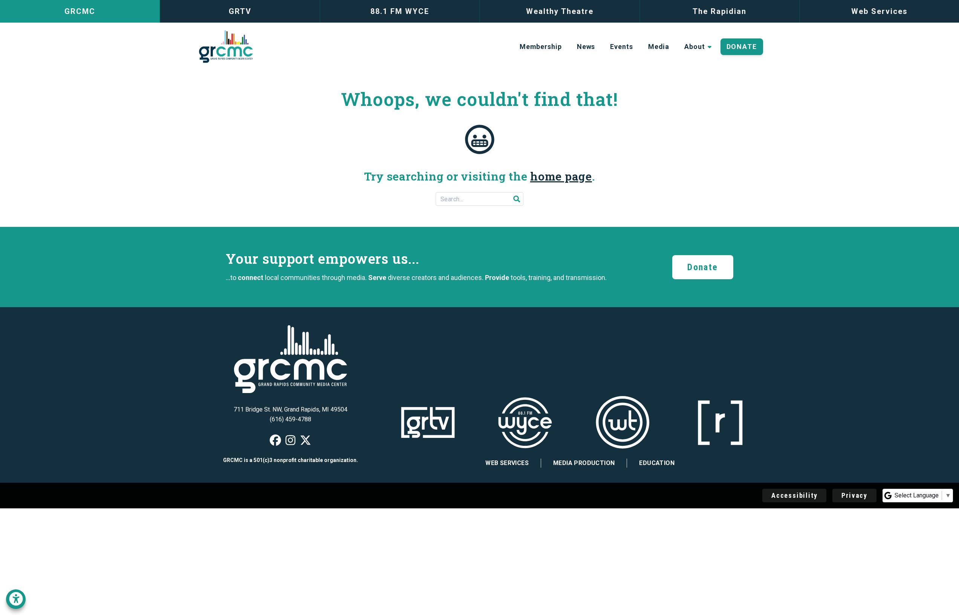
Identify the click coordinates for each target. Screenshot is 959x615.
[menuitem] (541, 46)
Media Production (584, 463)
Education (657, 463)
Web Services (507, 463)
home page (561, 176)
